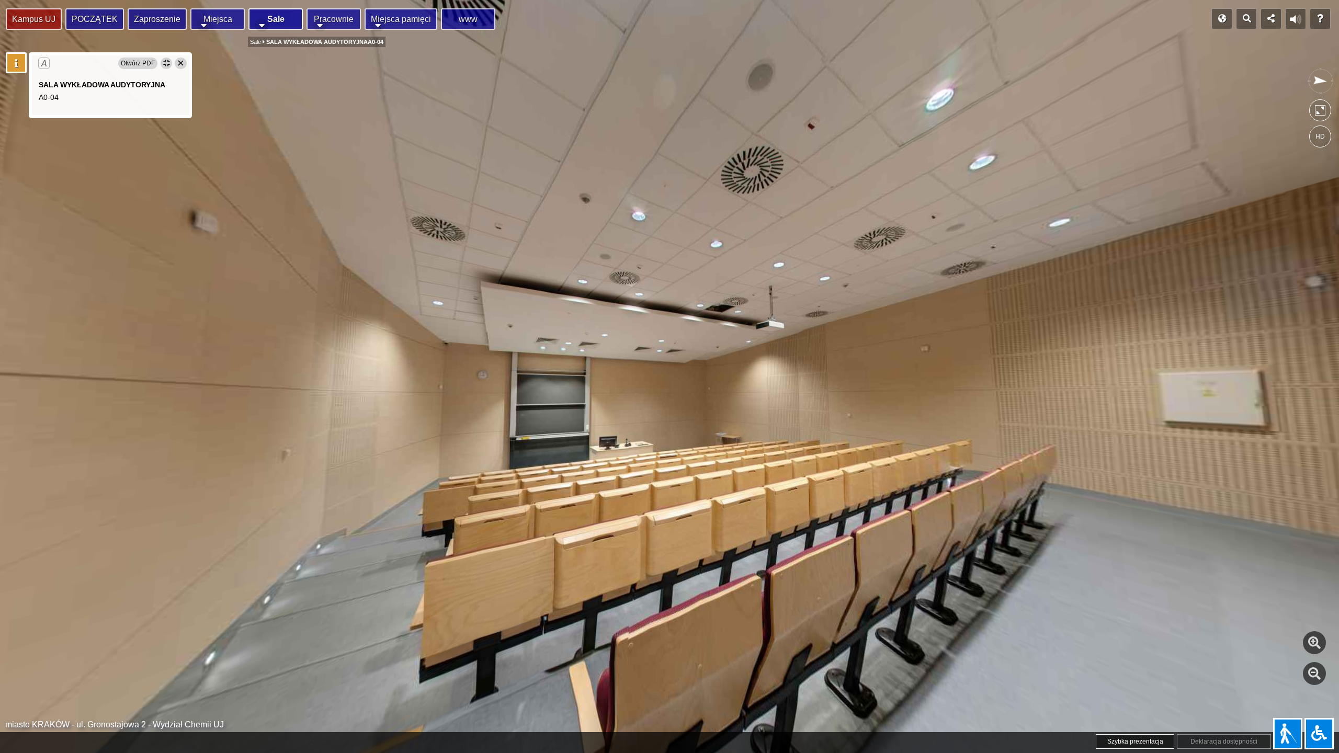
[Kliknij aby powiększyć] (1314, 642)
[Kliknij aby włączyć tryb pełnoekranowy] (1320, 112)
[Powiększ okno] (166, 63)
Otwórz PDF (138, 63)
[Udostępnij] (1271, 18)
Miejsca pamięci (401, 19)
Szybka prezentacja (1135, 741)
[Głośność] (1295, 18)
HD (1320, 136)
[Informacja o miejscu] (16, 62)
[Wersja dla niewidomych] (1287, 733)
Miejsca (217, 19)
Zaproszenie (157, 19)
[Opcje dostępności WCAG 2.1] (1319, 733)
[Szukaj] (1246, 18)
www (468, 19)
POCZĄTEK (95, 19)
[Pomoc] (1320, 18)
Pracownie (334, 19)
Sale (276, 19)
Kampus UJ (33, 19)
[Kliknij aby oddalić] (1314, 673)
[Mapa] (1221, 18)
